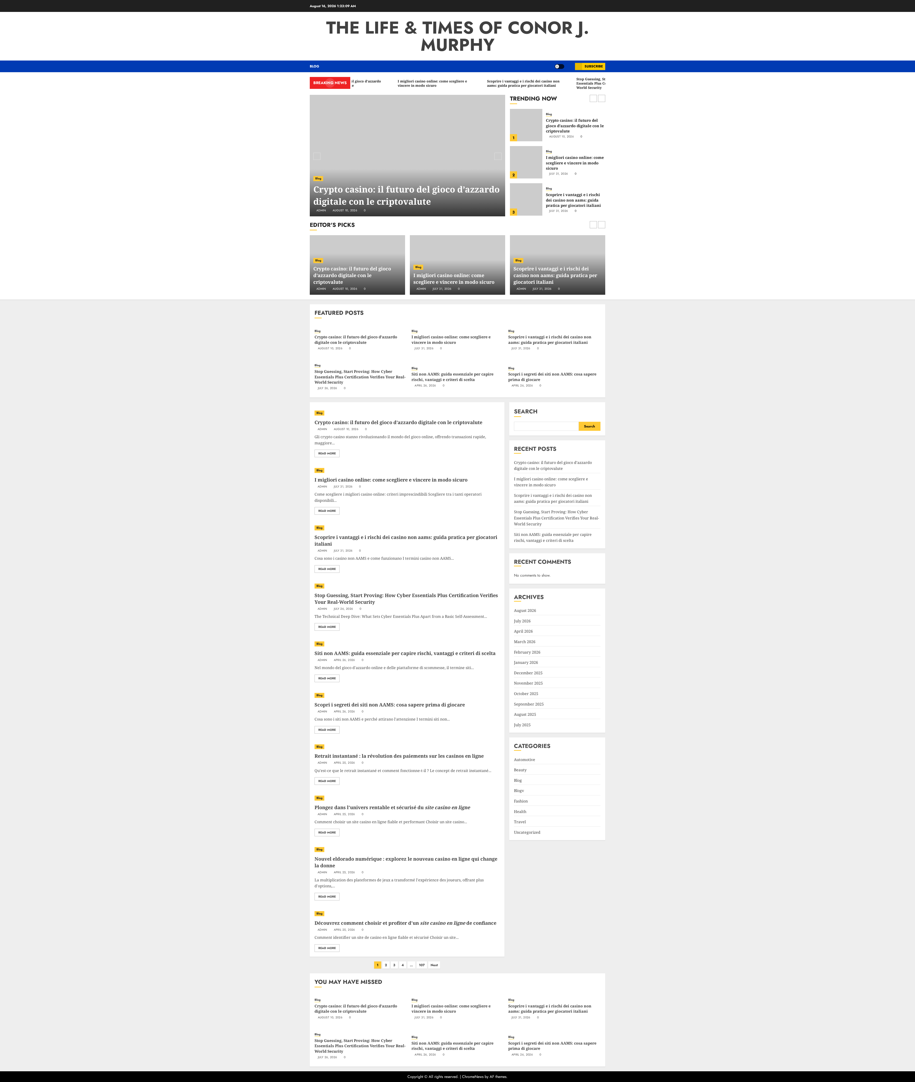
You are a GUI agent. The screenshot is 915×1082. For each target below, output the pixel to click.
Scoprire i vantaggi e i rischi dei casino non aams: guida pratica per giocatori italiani (573, 163)
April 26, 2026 (425, 386)
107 (422, 965)
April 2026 (523, 631)
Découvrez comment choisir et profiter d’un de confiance (405, 923)
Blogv (519, 790)
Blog (314, 66)
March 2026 (524, 641)
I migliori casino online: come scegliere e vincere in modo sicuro (575, 126)
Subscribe (594, 66)
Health (520, 811)
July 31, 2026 (558, 137)
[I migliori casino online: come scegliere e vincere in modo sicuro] (526, 125)
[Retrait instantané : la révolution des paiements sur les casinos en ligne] (407, 747)
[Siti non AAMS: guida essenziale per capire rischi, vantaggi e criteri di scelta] (407, 644)
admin (321, 211)
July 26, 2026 (559, 214)
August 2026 (525, 610)
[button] (570, 66)
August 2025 (525, 714)
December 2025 (528, 673)
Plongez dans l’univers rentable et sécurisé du (392, 807)
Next (434, 965)
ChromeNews (472, 1076)
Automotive (524, 759)
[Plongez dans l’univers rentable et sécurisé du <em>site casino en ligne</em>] (407, 798)
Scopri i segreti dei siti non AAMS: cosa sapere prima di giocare (390, 704)
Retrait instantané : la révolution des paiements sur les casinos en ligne (399, 756)
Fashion (521, 801)
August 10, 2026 (345, 211)
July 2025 (522, 724)
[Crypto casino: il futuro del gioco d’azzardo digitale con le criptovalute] (407, 155)
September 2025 (529, 704)
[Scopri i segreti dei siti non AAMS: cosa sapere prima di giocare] (407, 695)
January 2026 (526, 662)
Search (526, 411)
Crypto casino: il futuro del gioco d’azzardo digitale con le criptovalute (406, 195)
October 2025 (526, 693)
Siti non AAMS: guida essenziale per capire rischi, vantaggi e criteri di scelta (452, 376)
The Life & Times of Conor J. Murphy (457, 36)
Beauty (520, 769)
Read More (327, 453)
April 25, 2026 (344, 763)
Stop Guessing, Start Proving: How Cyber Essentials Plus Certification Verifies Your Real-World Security (574, 200)
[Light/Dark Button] (559, 66)
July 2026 (522, 621)
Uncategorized (527, 832)
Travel (520, 821)
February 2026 (527, 652)
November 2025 (528, 683)
